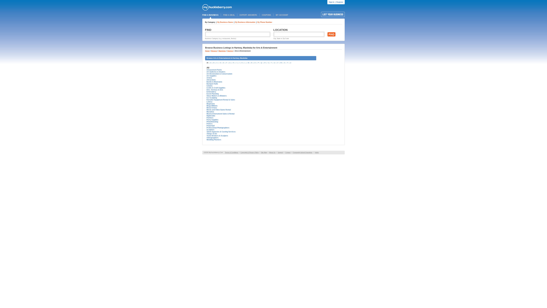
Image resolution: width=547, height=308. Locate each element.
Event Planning (213, 94)
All (207, 63)
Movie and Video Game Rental (219, 110)
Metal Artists (212, 108)
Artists (209, 78)
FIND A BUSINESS (210, 15)
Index (317, 152)
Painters (210, 118)
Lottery (209, 102)
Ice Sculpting (212, 98)
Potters (210, 124)
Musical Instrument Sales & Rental (220, 114)
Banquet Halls (212, 84)
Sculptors (210, 130)
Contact (288, 152)
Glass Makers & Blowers (217, 96)
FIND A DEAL (229, 15)
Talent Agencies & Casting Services (221, 132)
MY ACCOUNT (282, 15)
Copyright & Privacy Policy (249, 152)
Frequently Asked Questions (302, 152)
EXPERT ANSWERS (248, 15)
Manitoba (222, 51)
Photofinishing (212, 122)
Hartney (230, 51)
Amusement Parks (214, 70)
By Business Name (225, 22)
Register (339, 2)
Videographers (213, 138)
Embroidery (211, 92)
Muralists (210, 112)
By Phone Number (264, 22)
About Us (272, 152)
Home (207, 51)
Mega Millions (212, 106)
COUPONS (266, 15)
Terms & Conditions (231, 152)
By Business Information (245, 22)
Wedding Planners (214, 140)
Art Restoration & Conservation (219, 74)
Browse (214, 51)
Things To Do (212, 134)
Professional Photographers (218, 128)
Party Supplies (212, 120)
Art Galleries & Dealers (216, 72)
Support (280, 152)
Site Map (264, 152)
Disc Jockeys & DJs (215, 90)
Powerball (211, 126)
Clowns (210, 86)
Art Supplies (212, 76)
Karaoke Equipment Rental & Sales (221, 100)
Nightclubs (211, 116)
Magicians (211, 104)
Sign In (331, 2)
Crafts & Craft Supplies (216, 88)
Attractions (211, 80)
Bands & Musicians (214, 82)
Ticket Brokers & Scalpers (217, 136)
